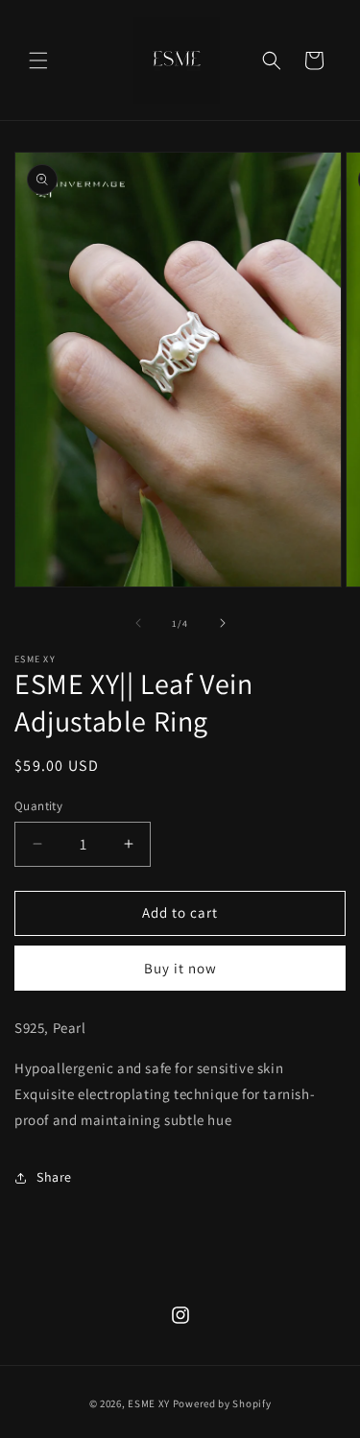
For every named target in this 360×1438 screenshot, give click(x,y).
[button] (38, 60)
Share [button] (54, 1177)
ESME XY (149, 1403)
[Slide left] (138, 623)
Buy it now (180, 968)
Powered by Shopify (222, 1403)
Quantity (38, 806)
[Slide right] (223, 623)
